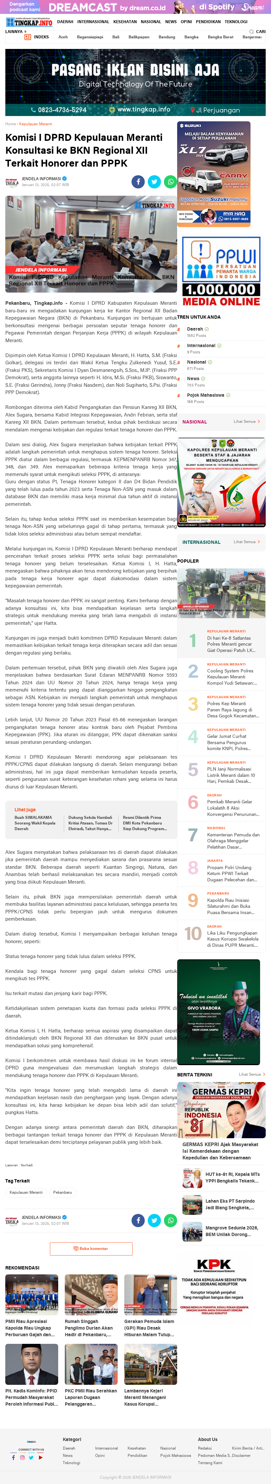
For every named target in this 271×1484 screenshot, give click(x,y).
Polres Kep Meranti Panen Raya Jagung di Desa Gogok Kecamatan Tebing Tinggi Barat (231, 711)
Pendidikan (208, 22)
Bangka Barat (220, 37)
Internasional (93, 22)
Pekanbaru (62, 1193)
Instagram (22, 1466)
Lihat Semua (244, 422)
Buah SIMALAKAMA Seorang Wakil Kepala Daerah (35, 823)
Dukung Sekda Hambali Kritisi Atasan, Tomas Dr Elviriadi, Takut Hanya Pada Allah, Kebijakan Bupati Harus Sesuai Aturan (90, 824)
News (171, 22)
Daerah (65, 22)
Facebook (13, 1466)
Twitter (31, 1466)
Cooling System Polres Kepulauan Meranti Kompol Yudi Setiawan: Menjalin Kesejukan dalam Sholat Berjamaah (233, 678)
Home (10, 124)
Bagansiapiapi (90, 37)
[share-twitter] (154, 181)
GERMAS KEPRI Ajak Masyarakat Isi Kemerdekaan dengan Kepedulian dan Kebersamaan (220, 1151)
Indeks (41, 37)
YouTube (40, 1466)
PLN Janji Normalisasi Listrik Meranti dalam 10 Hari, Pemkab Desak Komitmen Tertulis (231, 776)
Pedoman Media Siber (215, 1456)
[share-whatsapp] (170, 181)
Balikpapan (139, 37)
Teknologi (236, 22)
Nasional (151, 22)
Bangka (191, 37)
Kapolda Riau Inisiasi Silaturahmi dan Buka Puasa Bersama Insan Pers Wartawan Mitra (229, 907)
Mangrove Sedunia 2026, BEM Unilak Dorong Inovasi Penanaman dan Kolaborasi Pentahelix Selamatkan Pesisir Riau (232, 1232)
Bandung (167, 37)
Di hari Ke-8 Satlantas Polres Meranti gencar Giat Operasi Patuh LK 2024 (229, 645)
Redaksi (205, 1449)
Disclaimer (241, 1456)
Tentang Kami (210, 1463)
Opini (186, 22)
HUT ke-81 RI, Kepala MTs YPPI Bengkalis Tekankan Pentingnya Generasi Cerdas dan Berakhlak (233, 1178)
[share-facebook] (138, 181)
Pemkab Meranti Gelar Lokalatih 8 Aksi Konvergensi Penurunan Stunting (231, 809)
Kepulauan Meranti (26, 1193)
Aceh (63, 37)
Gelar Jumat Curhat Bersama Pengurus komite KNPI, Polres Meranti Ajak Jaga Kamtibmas (227, 743)
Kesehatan (125, 22)
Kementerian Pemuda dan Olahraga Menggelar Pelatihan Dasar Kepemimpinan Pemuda (233, 842)
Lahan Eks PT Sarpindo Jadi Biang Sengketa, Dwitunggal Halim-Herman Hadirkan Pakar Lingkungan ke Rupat (231, 1205)
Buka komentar (94, 1249)
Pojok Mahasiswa (205, 395)
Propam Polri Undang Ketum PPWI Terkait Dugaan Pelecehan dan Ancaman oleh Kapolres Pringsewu (231, 874)
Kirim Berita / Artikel (249, 1449)
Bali (115, 37)
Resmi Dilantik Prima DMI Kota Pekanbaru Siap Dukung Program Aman (143, 824)
